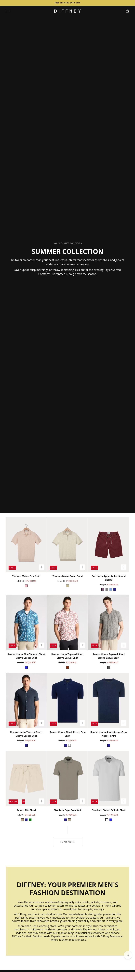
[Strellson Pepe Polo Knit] (67, 778)
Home (56, 243)
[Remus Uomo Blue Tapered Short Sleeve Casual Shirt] (26, 622)
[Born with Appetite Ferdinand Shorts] (108, 545)
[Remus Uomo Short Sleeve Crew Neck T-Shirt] (108, 700)
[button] (8, 11)
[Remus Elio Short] (26, 778)
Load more (67, 842)
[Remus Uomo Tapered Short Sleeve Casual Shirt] (67, 622)
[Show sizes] (41, 567)
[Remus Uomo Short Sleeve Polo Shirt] (67, 700)
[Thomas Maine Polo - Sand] (67, 545)
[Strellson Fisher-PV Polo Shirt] (108, 778)
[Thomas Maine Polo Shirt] (26, 545)
